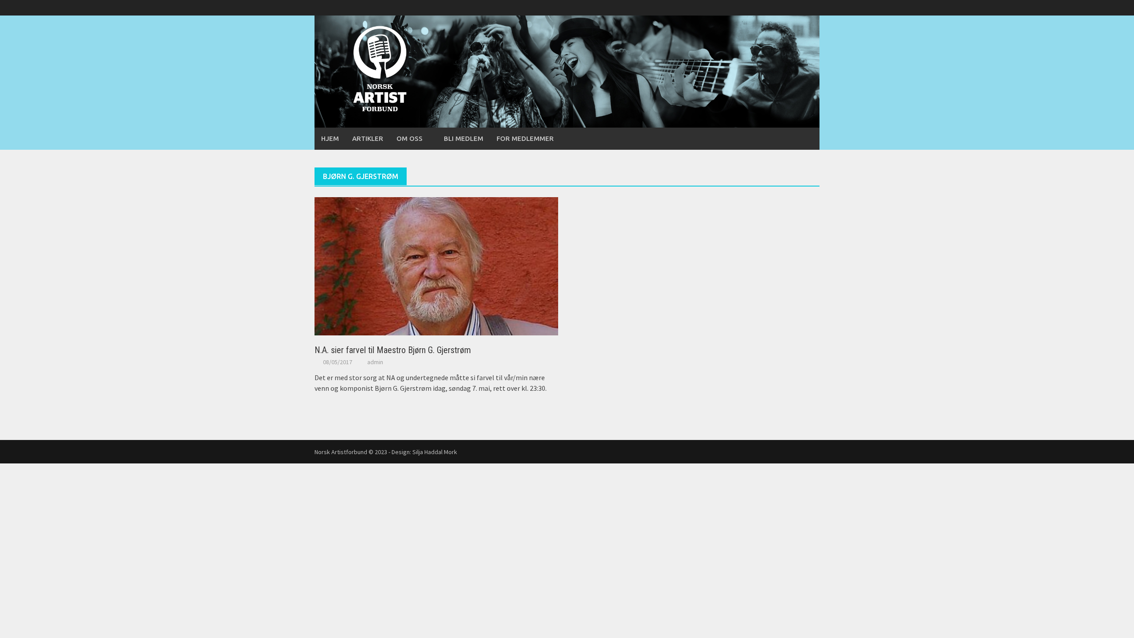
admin (375, 362)
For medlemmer (525, 138)
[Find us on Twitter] (797, 7)
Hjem (330, 138)
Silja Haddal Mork (434, 452)
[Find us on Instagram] (812, 7)
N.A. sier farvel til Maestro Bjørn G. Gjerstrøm (393, 350)
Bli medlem (463, 138)
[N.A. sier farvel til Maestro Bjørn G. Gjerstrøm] (436, 265)
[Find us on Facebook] (782, 7)
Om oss (409, 138)
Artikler (367, 138)
